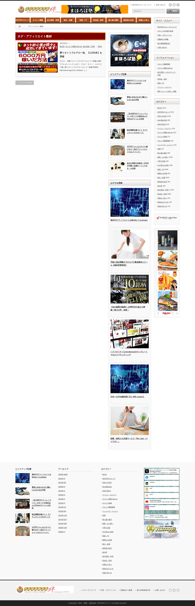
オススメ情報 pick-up (73, 47)
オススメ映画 (162, 136)
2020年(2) (61, 487)
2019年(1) (61, 491)
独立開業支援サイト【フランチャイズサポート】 (137, 131)
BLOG (62, 47)
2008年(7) (61, 532)
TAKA (100, 47)
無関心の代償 (162, 173)
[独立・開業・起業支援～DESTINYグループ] (46, 12)
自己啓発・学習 (53, 20)
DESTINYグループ (23, 20)
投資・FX (83, 20)
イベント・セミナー (164, 87)
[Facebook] (174, 590)
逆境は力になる (162, 202)
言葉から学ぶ (144, 20)
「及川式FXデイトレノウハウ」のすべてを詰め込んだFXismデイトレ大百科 (137, 116)
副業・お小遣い (162, 157)
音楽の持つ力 (162, 206)
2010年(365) (62, 523)
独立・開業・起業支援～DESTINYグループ (95, 603)
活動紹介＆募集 (162, 39)
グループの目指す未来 (165, 31)
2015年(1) (61, 503)
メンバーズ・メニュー (165, 145)
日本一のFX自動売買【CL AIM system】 (127, 397)
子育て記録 (161, 161)
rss (170, 4)
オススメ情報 (38, 20)
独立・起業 (68, 20)
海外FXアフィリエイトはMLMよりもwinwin (136, 81)
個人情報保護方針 (163, 43)
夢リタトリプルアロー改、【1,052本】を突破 (81, 55)
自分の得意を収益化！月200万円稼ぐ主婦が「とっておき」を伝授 (138, 165)
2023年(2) (61, 478)
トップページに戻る (25, 82)
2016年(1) (61, 499)
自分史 (159, 186)
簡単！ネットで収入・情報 (166, 91)
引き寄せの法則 (162, 165)
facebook (178, 4)
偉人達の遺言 (113, 20)
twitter (174, 4)
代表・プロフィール (164, 35)
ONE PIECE (161, 124)
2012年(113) (62, 515)
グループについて (89, 590)
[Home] (19, 26)
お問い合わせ (160, 5)
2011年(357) (62, 519)
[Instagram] (178, 590)
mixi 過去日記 (162, 120)
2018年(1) (61, 495)
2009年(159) (62, 528)
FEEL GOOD (162, 116)
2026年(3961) (63, 474)
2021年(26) (62, 482)
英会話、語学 (98, 20)
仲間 (159, 149)
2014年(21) (62, 507)
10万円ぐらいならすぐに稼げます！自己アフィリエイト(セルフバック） (137, 149)
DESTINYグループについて (141, 5)
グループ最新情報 (163, 64)
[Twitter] (170, 590)
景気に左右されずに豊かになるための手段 (137, 98)
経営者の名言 (128, 20)
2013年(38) (62, 511)
